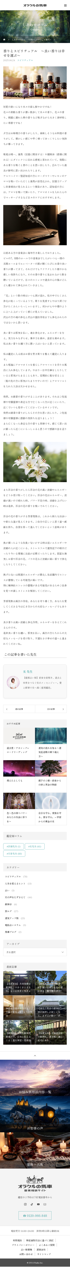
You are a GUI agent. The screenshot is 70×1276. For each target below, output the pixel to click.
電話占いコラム (13, 925)
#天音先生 (14, 853)
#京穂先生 (14, 846)
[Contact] (44, 1204)
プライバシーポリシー (23, 1245)
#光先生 (34, 846)
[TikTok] (31, 1204)
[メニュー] (65, 5)
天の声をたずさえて (15, 897)
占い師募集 (26, 1249)
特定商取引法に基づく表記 (40, 1240)
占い (7, 890)
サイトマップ (44, 1254)
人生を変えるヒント (15, 883)
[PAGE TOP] (35, 1055)
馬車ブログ (10, 931)
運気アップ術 (12, 918)
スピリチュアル (25, 60)
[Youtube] (38, 1204)
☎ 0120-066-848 (35, 1215)
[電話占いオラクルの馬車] (35, 1183)
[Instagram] (25, 1204)
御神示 (8, 904)
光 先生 (28, 671)
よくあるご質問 (47, 1245)
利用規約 (17, 1240)
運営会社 (41, 1249)
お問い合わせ (26, 1254)
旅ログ (8, 911)
